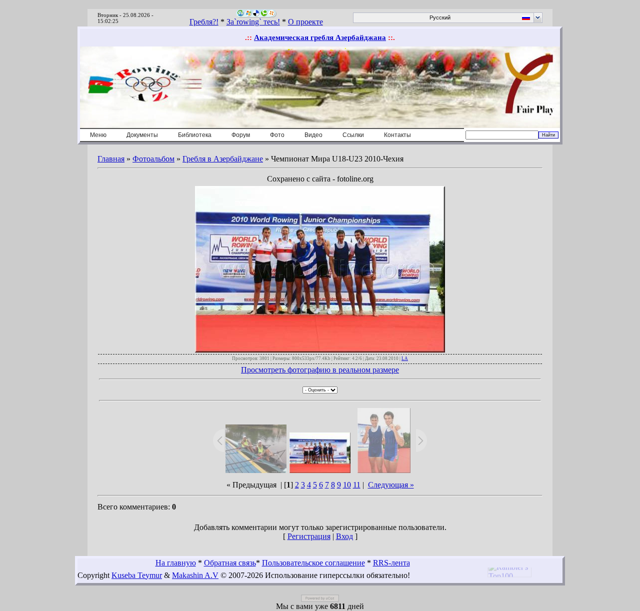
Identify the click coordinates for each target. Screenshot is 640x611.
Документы (142, 135)
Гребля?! (204, 22)
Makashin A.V (195, 575)
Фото (277, 135)
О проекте (305, 22)
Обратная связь (230, 562)
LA (405, 358)
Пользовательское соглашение (313, 562)
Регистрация (309, 536)
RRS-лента (391, 562)
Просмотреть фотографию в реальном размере (320, 370)
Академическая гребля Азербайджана (320, 38)
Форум (241, 135)
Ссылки (353, 135)
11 (356, 484)
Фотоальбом (153, 158)
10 (347, 484)
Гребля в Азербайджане (222, 158)
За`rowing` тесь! (253, 22)
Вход (344, 536)
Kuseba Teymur (137, 575)
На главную (176, 562)
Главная (111, 158)
